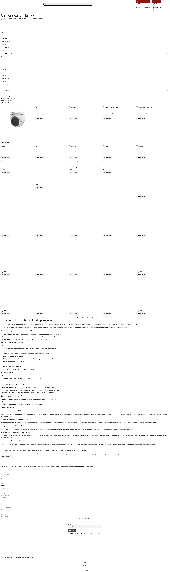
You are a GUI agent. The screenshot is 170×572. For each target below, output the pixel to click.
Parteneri (3, 476)
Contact (2, 480)
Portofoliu (3, 478)
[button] (107, 313)
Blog (2, 483)
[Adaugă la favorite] (111, 304)
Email (69, 524)
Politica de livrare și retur (6, 512)
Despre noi (3, 471)
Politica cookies (4, 509)
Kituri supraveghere (5, 493)
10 (92, 317)
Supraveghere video (6, 18)
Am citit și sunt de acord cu (85, 533)
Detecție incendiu (4, 499)
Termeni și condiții (4, 505)
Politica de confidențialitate (6, 507)
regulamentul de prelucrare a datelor (91, 533)
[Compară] (104, 304)
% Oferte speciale (4, 488)
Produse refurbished (5, 490)
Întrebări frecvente (5, 474)
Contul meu (3, 514)
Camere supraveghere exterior (21, 18)
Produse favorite (4, 516)
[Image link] (9, 463)
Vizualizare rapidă (108, 304)
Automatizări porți (4, 497)
